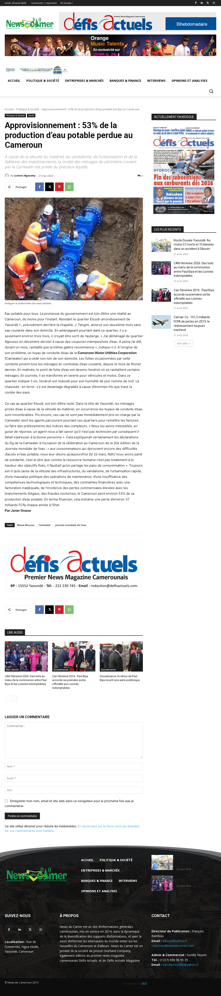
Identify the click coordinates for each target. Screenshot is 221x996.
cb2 (144, 983)
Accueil (9, 109)
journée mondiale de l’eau (70, 525)
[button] (211, 91)
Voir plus (182, 343)
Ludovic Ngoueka (25, 175)
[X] (207, 3)
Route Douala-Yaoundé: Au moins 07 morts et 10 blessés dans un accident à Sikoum (194, 244)
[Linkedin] (201, 3)
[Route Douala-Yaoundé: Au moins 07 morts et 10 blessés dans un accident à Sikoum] (161, 245)
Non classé (12, 669)
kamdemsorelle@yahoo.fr (181, 965)
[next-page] (14, 698)
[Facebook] (195, 3)
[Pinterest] (59, 187)
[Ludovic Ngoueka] (7, 175)
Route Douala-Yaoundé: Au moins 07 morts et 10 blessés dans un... (194, 860)
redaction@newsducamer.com (173, 946)
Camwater (45, 525)
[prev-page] (7, 698)
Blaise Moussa (25, 525)
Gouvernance (61, 669)
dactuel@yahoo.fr (175, 941)
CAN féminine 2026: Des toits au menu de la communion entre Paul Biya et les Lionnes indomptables (26, 680)
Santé (31, 115)
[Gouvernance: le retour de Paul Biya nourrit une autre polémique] (121, 656)
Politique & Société (27, 109)
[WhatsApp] (213, 3)
